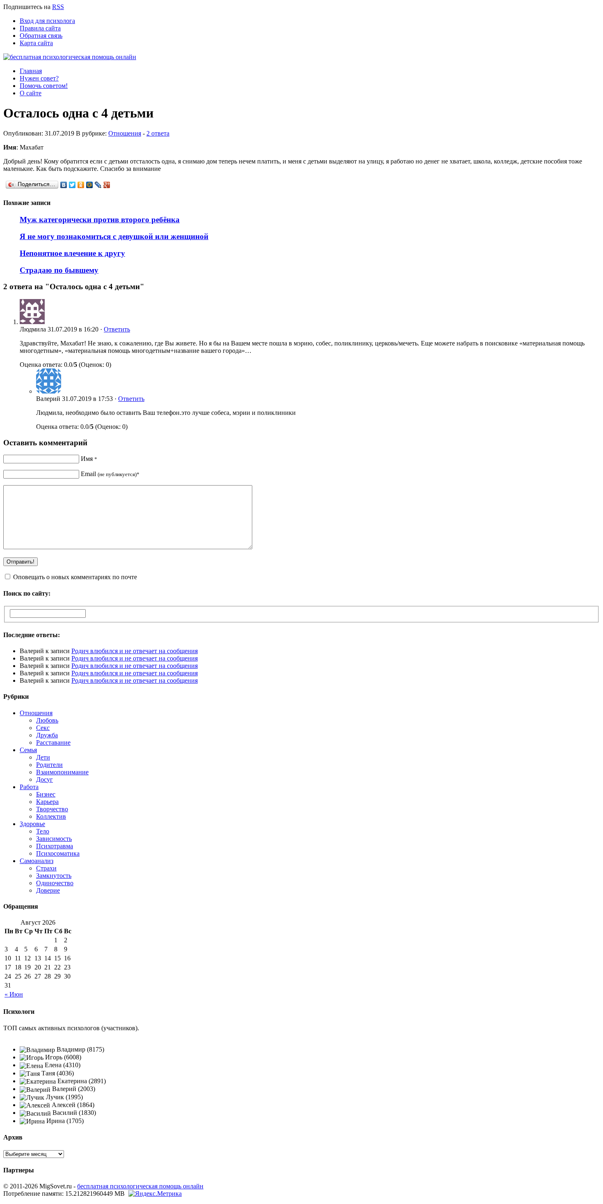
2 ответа (157, 133)
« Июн (14, 994)
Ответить (117, 329)
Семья (28, 749)
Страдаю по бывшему (59, 270)
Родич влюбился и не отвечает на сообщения (134, 650)
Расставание (53, 742)
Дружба (47, 735)
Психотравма (54, 846)
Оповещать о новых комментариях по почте (75, 576)
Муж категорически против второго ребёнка (100, 219)
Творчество (52, 809)
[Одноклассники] (81, 185)
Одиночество (54, 882)
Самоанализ (36, 860)
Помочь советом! (44, 85)
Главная (31, 70)
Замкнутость (53, 875)
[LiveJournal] (98, 185)
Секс (43, 727)
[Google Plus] (107, 185)
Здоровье (32, 823)
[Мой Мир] (89, 185)
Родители (49, 764)
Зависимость (54, 838)
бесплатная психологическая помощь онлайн (140, 1186)
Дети (43, 757)
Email (110, 473)
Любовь (47, 720)
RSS (58, 6)
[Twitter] (72, 185)
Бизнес (45, 794)
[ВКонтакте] (63, 185)
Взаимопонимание (62, 772)
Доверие (48, 890)
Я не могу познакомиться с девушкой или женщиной (114, 236)
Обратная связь (41, 35)
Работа (29, 786)
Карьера (47, 801)
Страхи (46, 868)
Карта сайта (36, 42)
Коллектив (51, 816)
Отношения (124, 133)
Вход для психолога (47, 20)
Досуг (44, 779)
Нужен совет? (39, 78)
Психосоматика (58, 853)
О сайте (30, 93)
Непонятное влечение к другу (72, 253)
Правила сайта (40, 28)
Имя (89, 458)
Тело (42, 831)
